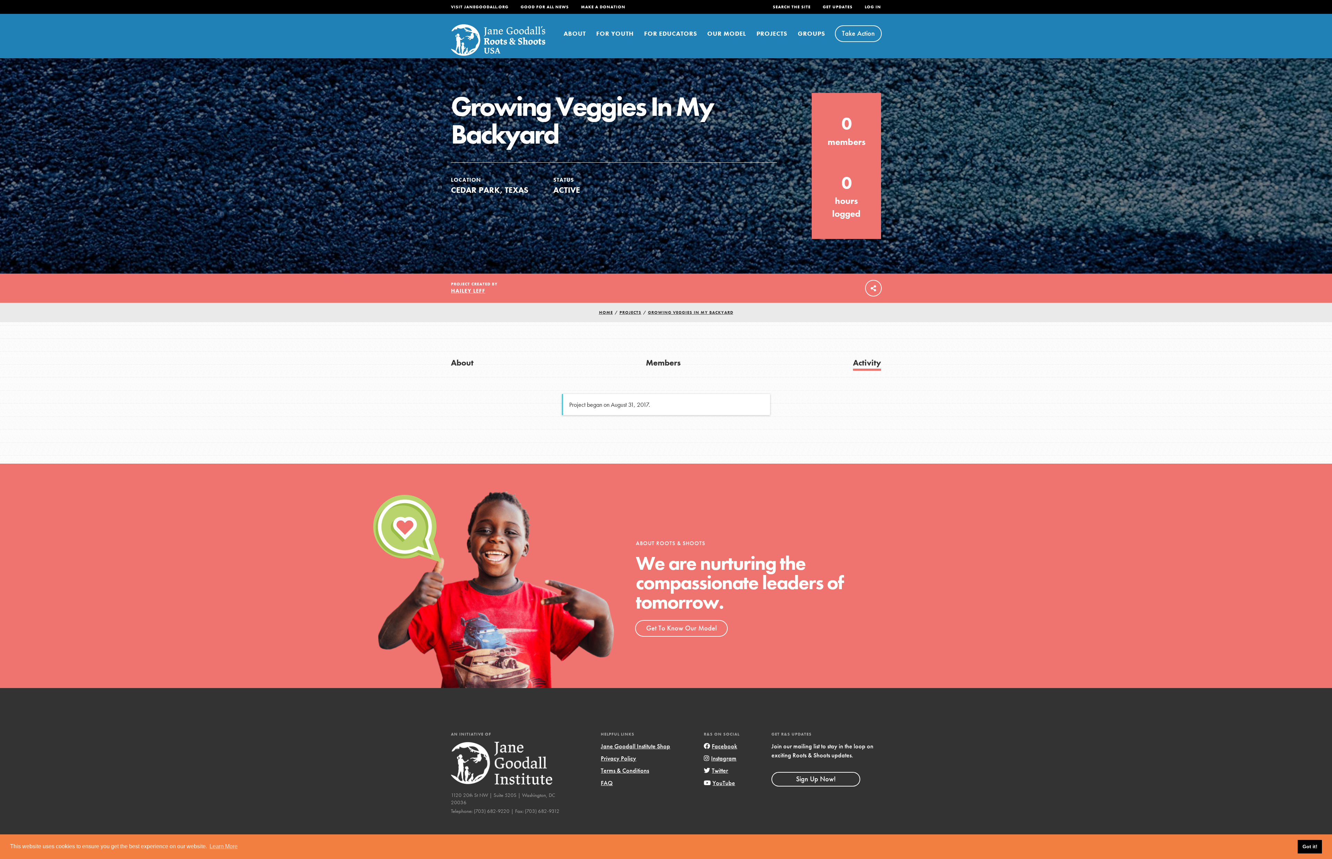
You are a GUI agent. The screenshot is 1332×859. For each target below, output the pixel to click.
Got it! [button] (1310, 846)
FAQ (607, 783)
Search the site (792, 7)
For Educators (670, 33)
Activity (867, 362)
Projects (772, 33)
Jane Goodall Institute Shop (635, 746)
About (575, 33)
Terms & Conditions (625, 770)
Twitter (720, 770)
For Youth (615, 33)
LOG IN (873, 7)
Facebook (724, 746)
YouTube (723, 783)
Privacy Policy (618, 758)
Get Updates (838, 7)
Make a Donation (603, 7)
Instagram (723, 758)
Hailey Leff (468, 290)
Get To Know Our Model (681, 628)
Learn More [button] (224, 846)
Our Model (726, 33)
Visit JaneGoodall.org (480, 7)
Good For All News (545, 7)
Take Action (858, 33)
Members (663, 362)
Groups (811, 33)
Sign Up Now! (816, 778)
